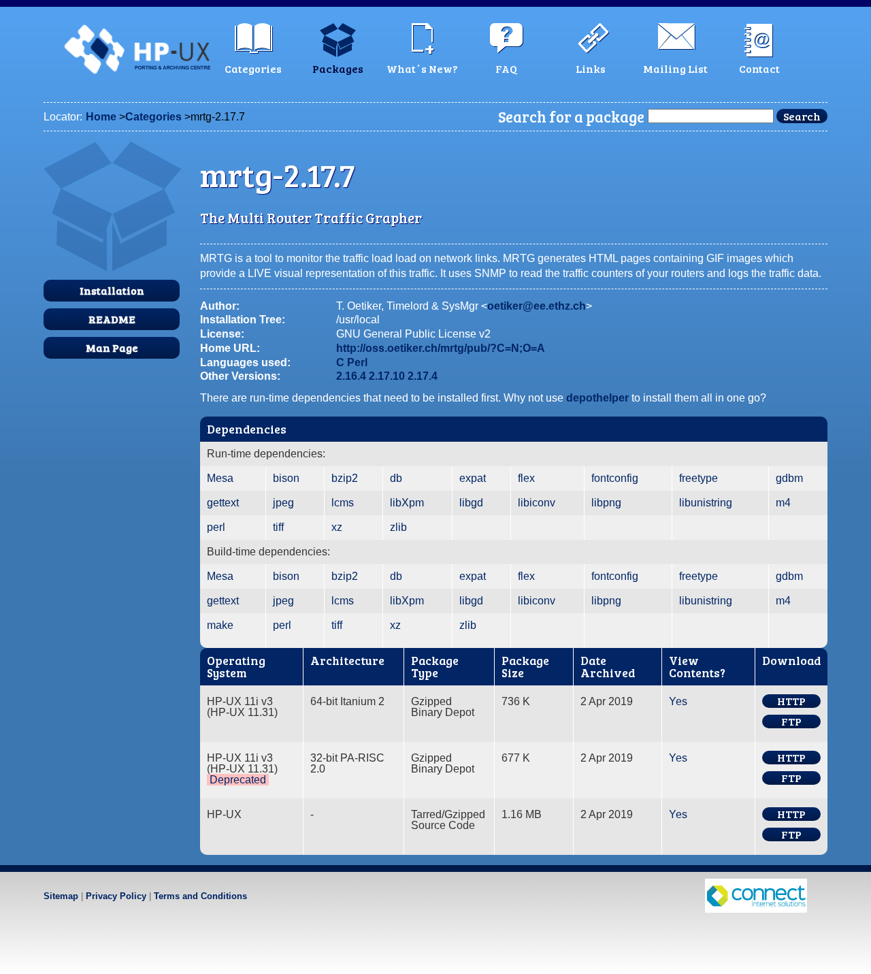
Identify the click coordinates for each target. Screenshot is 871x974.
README (111, 319)
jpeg (283, 502)
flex (526, 478)
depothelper (597, 398)
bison (286, 478)
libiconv (536, 502)
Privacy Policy (116, 896)
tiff (278, 527)
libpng (606, 502)
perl (216, 527)
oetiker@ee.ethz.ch (536, 306)
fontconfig (614, 478)
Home (101, 117)
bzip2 (344, 478)
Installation (112, 290)
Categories (153, 117)
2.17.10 (387, 376)
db (396, 478)
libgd (471, 502)
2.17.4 (423, 376)
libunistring (705, 502)
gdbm (789, 478)
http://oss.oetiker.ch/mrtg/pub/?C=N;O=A (440, 348)
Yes (678, 701)
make (220, 625)
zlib (398, 527)
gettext (223, 502)
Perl (357, 362)
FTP (791, 721)
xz (336, 527)
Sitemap (61, 896)
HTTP (791, 701)
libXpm (407, 502)
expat (472, 478)
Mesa (220, 478)
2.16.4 (351, 376)
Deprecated (238, 779)
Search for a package (571, 116)
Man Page (112, 347)
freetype (698, 478)
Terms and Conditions (200, 896)
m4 (783, 502)
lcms (342, 502)
